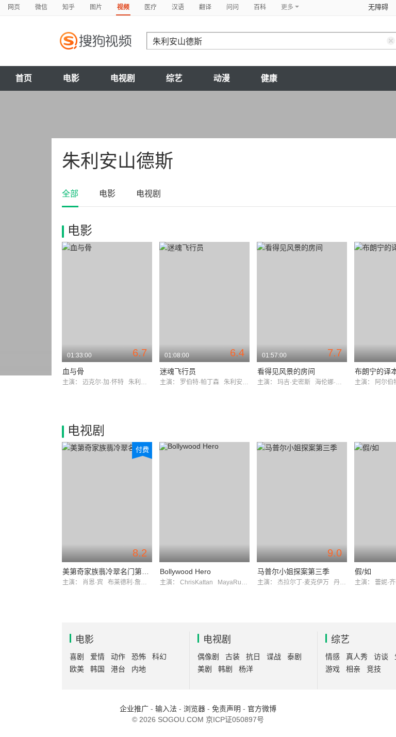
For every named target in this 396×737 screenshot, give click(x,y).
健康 (269, 78)
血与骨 (73, 371)
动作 (118, 656)
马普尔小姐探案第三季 (293, 571)
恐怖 (138, 656)
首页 (23, 78)
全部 (70, 193)
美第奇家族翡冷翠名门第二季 (109, 571)
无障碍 (378, 7)
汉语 (178, 7)
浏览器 (194, 709)
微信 (41, 7)
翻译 (205, 7)
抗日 (253, 656)
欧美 (77, 669)
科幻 (159, 656)
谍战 (274, 656)
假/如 (363, 571)
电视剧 (122, 78)
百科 (260, 7)
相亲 (353, 669)
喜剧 (77, 656)
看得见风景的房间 (286, 371)
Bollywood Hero (185, 571)
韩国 (97, 669)
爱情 (97, 656)
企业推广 (134, 709)
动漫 (221, 78)
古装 (232, 656)
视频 (123, 7)
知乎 (68, 7)
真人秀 (357, 656)
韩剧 (225, 669)
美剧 (204, 669)
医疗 (150, 7)
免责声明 (226, 709)
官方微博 (262, 709)
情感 (332, 656)
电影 (71, 78)
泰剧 (294, 656)
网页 (14, 7)
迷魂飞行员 (178, 371)
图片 (96, 7)
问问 (232, 7)
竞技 (374, 669)
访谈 (381, 656)
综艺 (174, 78)
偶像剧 (208, 656)
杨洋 (246, 669)
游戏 (332, 669)
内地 (138, 669)
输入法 (166, 709)
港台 (118, 669)
